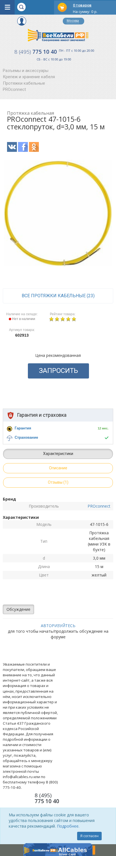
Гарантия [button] (23, 428)
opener (7, 7)
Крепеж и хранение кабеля (29, 76)
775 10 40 (35, 51)
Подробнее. (68, 826)
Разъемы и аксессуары (25, 70)
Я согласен (89, 836)
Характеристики (58, 453)
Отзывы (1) (58, 482)
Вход (21, 21)
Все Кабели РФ (58, 35)
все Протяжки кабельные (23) (58, 295)
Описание (58, 468)
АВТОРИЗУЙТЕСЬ (58, 625)
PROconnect (14, 89)
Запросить (58, 371)
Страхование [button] (26, 437)
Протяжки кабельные (24, 83)
